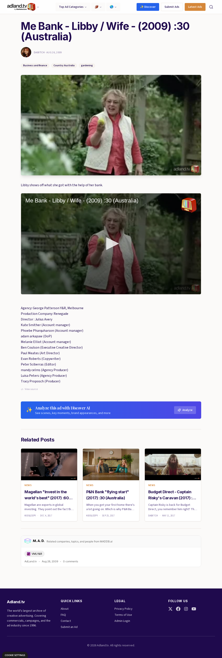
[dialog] (15, 655)
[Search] (211, 7)
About (65, 609)
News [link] (28, 485)
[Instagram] (186, 609)
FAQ (63, 615)
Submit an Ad (69, 627)
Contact (66, 621)
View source (31, 389)
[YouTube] (194, 609)
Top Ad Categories (71, 7)
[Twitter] (170, 609)
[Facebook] (178, 609)
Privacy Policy (123, 609)
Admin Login (122, 621)
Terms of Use (123, 615)
